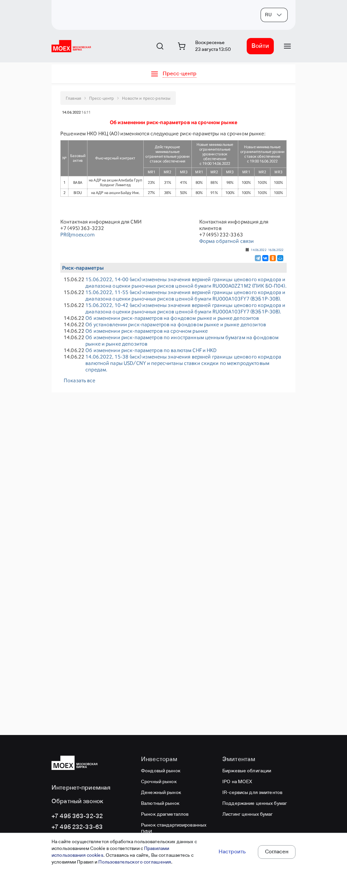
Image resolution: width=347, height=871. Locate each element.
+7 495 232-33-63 (77, 827)
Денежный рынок (161, 792)
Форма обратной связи (226, 241)
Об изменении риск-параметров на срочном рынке (146, 331)
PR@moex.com (77, 234)
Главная (73, 98)
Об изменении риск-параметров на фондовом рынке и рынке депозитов (172, 318)
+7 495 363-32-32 (77, 816)
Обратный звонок (77, 801)
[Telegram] (258, 258)
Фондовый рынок (161, 771)
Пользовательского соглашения (134, 862)
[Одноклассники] (273, 258)
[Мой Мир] (280, 258)
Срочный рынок (159, 781)
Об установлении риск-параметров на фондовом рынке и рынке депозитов (175, 324)
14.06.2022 (258, 250)
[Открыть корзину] (182, 46)
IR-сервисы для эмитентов (252, 792)
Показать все (80, 380)
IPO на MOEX (237, 781)
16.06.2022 (275, 250)
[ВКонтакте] (265, 258)
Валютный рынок (160, 803)
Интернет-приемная (81, 788)
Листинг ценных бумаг (247, 814)
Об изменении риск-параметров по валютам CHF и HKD (151, 350)
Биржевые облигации (246, 771)
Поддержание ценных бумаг (254, 803)
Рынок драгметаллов (164, 814)
